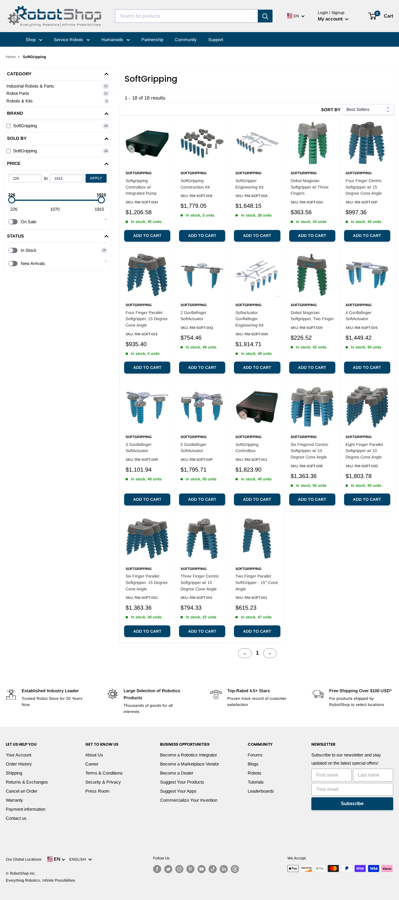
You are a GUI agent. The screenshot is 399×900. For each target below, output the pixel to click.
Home (11, 57)
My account (331, 18)
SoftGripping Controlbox (247, 447)
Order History (19, 763)
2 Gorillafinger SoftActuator (194, 315)
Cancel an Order (21, 791)
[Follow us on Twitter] (168, 869)
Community (186, 39)
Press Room (97, 791)
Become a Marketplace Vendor (189, 763)
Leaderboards (261, 791)
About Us (94, 754)
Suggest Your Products (182, 781)
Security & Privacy (103, 781)
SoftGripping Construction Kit (195, 183)
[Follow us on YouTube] (201, 869)
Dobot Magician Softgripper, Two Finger (312, 315)
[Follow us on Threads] (235, 869)
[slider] (11, 199)
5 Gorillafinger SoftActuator (194, 447)
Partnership (152, 39)
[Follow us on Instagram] (179, 869)
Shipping (14, 772)
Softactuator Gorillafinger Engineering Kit (249, 318)
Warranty (14, 800)
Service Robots (69, 39)
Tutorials (256, 781)
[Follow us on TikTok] (213, 869)
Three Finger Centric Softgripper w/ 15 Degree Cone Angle (200, 582)
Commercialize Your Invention (188, 800)
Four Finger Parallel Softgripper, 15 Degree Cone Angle (147, 318)
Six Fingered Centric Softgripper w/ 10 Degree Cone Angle (309, 450)
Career (91, 763)
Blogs (253, 763)
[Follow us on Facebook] (157, 869)
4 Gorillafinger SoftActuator (359, 315)
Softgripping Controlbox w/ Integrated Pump (141, 187)
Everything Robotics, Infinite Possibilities (40, 880)
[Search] (265, 16)
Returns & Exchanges (27, 781)
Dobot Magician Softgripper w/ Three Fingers (310, 187)
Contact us (16, 818)
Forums (255, 754)
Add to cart (147, 235)
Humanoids (112, 39)
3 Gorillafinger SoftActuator (139, 447)
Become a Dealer (176, 772)
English (78, 859)
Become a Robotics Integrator (188, 754)
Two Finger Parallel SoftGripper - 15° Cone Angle (256, 582)
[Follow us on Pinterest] (190, 869)
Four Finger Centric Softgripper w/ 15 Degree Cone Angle (364, 187)
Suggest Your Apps (178, 791)
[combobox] (186, 16)
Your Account (18, 754)
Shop (31, 39)
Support (215, 39)
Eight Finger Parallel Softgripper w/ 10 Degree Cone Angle (364, 450)
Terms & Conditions (104, 772)
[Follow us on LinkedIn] (224, 869)
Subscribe (352, 803)
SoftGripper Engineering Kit (249, 183)
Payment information (25, 809)
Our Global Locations (23, 859)
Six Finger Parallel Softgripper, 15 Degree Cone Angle (147, 582)
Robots (254, 772)
